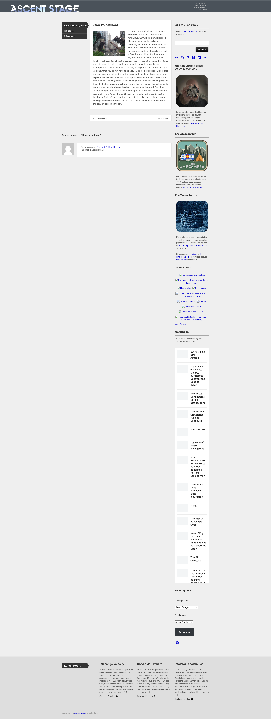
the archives (181, 260)
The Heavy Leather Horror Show (193, 245)
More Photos (180, 324)
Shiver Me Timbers (149, 664)
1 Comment (69, 36)
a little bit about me (190, 31)
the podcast (192, 254)
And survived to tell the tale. (195, 187)
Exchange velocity (111, 664)
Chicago (70, 31)
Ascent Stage (80, 713)
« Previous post (100, 118)
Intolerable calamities (189, 664)
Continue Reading (107, 696)
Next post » (163, 118)
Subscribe (184, 632)
